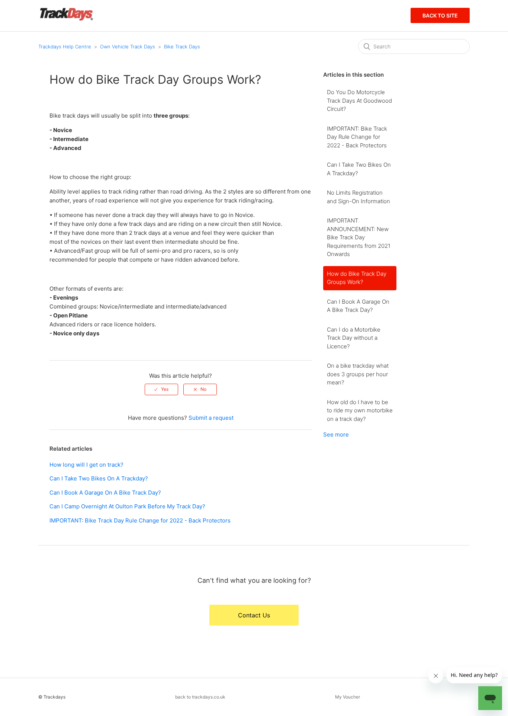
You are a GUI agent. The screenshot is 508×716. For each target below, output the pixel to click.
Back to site (440, 15)
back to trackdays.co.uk (200, 697)
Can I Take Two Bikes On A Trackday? (98, 478)
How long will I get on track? (86, 464)
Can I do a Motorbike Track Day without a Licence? (353, 338)
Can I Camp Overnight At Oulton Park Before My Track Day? (127, 506)
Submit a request (211, 417)
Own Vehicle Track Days (127, 46)
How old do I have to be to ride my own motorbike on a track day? (360, 410)
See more (336, 434)
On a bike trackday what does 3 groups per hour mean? (358, 374)
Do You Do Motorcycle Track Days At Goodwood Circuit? (359, 100)
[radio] (161, 389)
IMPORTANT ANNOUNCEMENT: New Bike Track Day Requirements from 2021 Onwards (358, 237)
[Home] (66, 19)
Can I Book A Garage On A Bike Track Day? (105, 492)
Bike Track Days (182, 46)
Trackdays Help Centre (64, 46)
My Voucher (347, 697)
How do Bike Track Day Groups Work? (356, 278)
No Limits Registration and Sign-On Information (358, 197)
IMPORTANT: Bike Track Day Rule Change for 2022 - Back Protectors (140, 520)
